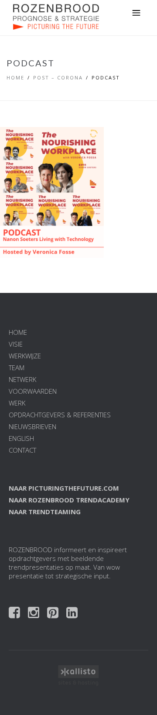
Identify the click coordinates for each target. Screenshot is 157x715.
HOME (18, 332)
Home (15, 77)
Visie (16, 344)
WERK (17, 403)
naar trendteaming (45, 511)
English (21, 438)
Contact (22, 450)
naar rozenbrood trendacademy (69, 499)
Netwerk (22, 379)
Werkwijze (25, 355)
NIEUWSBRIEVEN (32, 426)
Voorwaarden (33, 391)
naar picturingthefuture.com (64, 488)
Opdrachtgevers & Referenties (60, 414)
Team (16, 367)
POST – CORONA (58, 77)
